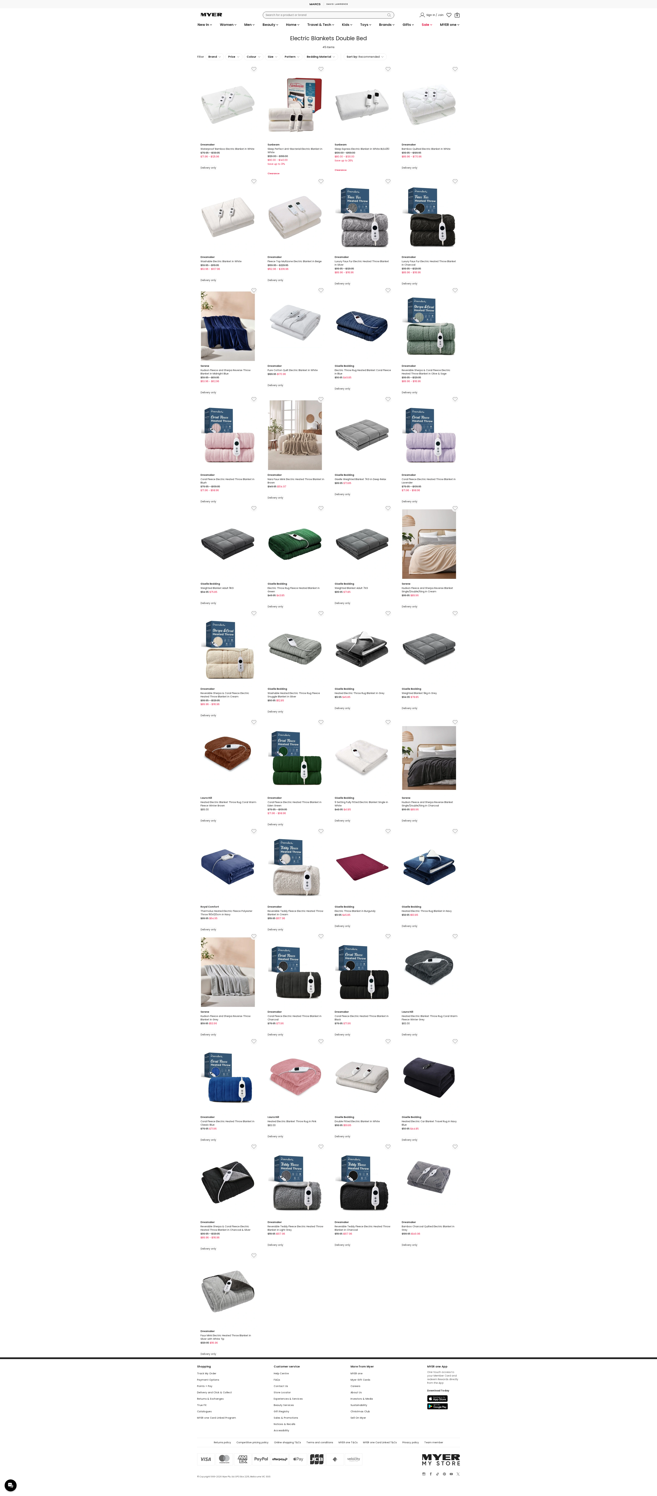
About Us (356, 1392)
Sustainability (359, 1405)
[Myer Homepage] (211, 16)
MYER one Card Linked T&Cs (380, 1442)
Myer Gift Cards (360, 1380)
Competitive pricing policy (252, 1442)
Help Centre (281, 1373)
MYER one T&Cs (348, 1442)
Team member (433, 1442)
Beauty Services (284, 1405)
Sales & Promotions (286, 1417)
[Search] (389, 15)
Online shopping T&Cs (287, 1442)
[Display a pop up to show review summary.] (289, 169)
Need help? (11, 1485)
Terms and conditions (319, 1442)
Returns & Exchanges (210, 1398)
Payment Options (208, 1380)
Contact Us (281, 1386)
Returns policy (222, 1442)
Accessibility (281, 1430)
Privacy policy (410, 1442)
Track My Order (206, 1373)
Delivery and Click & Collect (214, 1392)
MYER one (357, 1373)
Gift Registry (281, 1411)
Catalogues (204, 1411)
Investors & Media (362, 1398)
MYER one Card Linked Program (216, 1417)
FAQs (277, 1380)
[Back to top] (647, 1487)
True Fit (202, 1405)
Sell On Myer (358, 1417)
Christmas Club (360, 1411)
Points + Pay (204, 1386)
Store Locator (282, 1392)
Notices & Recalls (284, 1424)
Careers (355, 1386)
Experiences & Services (288, 1398)
